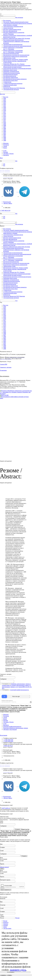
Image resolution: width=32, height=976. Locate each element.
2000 (4, 137)
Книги (5, 147)
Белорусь (5, 922)
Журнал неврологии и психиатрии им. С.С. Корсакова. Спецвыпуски (13, 51)
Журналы (6, 143)
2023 (4, 103)
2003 (4, 133)
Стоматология (7, 82)
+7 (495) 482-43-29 (5, 210)
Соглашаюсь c (6, 690)
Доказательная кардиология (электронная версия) (17, 46)
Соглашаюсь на (6, 684)
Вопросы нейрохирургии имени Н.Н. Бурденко (16, 38)
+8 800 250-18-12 (8, 745)
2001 (4, 136)
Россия (17, 918)
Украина (5, 924)
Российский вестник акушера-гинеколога (15, 79)
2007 (4, 127)
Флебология (6, 86)
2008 (4, 125)
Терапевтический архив (10, 85)
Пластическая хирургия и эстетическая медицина (17, 68)
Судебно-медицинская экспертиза (12, 83)
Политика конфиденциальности (12, 726)
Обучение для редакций (10, 729)
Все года (2, 94)
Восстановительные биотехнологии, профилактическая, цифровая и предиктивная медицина (16, 41)
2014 (4, 116)
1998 (4, 140)
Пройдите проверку (5, 705)
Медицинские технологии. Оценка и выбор (15, 59)
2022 (4, 104)
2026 (4, 98)
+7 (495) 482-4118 (8, 739)
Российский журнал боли (10, 80)
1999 (4, 139)
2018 (4, 110)
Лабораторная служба (9, 58)
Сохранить (3, 975)
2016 (4, 113)
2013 (4, 118)
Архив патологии (8, 28)
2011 (4, 121)
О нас (4, 150)
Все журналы (19, 17)
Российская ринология (9, 76)
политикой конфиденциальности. (19, 690)
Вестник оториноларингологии (12, 29)
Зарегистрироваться (6, 889)
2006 (4, 128)
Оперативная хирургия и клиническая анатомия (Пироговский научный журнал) (16, 66)
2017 (4, 112)
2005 (4, 130)
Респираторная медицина (10, 74)
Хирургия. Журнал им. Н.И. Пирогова (14, 88)
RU (16, 161)
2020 (4, 107)
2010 (4, 122)
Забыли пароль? (4, 867)
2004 (4, 131)
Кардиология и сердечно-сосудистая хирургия (16, 55)
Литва (5, 927)
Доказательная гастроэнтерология (12, 44)
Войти (2, 868)
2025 (4, 100)
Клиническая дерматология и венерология (15, 56)
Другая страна (7, 928)
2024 (4, 101)
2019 (4, 109)
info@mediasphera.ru (8, 184)
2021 (4, 106)
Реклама (5, 152)
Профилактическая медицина (11, 73)
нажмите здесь (18, 969)
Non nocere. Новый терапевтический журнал (15, 22)
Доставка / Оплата (8, 153)
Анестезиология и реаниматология (13, 26)
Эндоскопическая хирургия (11, 89)
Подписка (6, 144)
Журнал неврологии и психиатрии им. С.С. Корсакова (13, 48)
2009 (4, 124)
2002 (4, 134)
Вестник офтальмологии (10, 31)
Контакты (6, 155)
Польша (5, 925)
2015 (4, 115)
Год (16, 300)
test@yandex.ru (6, 808)
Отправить (17, 829)
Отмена (9, 975)
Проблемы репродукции (10, 70)
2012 (4, 119)
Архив (5, 146)
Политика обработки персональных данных (15, 728)
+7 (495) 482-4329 (8, 741)
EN (4, 164)
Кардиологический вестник (11, 53)
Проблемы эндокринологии (11, 71)
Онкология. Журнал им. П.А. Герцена (13, 64)
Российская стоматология (10, 77)
